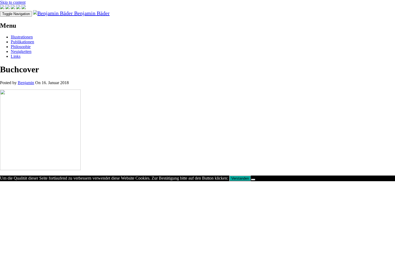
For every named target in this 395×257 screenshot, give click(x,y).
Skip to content (13, 2)
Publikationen (22, 42)
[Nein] (253, 179)
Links (15, 56)
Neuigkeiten (21, 51)
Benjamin (26, 82)
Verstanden (240, 178)
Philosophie (21, 46)
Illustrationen (22, 37)
